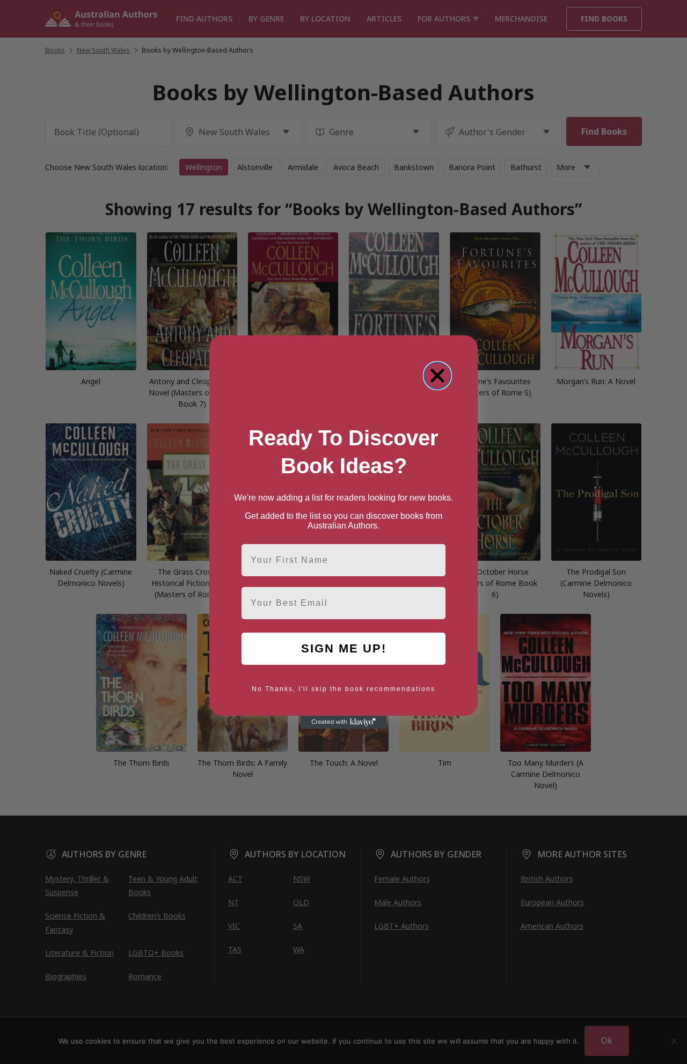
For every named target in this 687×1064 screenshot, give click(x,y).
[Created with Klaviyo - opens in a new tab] (343, 722)
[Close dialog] (437, 375)
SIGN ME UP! (343, 648)
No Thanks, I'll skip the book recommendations (343, 689)
